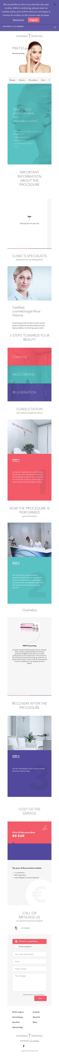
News (35, 1022)
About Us (36, 1017)
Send (40, 998)
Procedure (33, 80)
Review (12, 80)
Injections (16, 1022)
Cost (43, 80)
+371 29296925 (18, 26)
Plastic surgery (18, 1012)
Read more (18, 19)
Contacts (36, 1012)
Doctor (22, 80)
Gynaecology (17, 1027)
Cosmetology (17, 1017)
